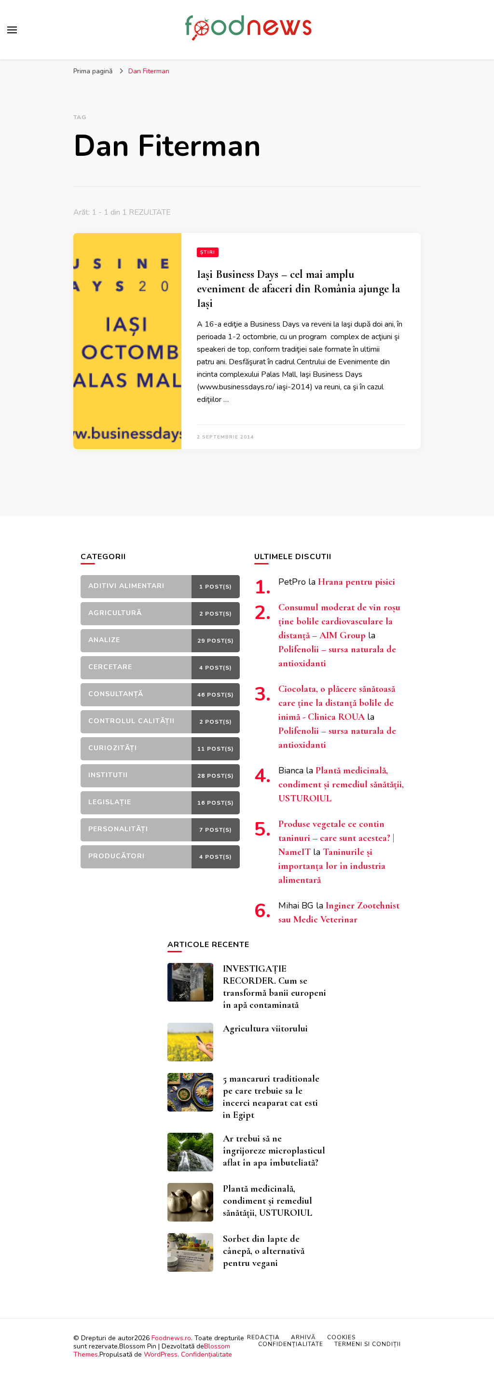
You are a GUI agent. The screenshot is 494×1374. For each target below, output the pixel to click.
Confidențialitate (206, 1354)
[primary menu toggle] (12, 30)
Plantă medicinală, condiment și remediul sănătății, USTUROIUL (341, 784)
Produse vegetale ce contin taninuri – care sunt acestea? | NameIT (336, 838)
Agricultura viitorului (265, 1028)
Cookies (341, 1337)
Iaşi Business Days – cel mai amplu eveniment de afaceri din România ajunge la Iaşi (298, 288)
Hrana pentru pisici (356, 582)
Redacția (263, 1337)
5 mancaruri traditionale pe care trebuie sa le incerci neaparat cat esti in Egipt (271, 1097)
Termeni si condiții (367, 1344)
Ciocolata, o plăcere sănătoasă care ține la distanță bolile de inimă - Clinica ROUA (336, 703)
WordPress (161, 1354)
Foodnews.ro (171, 1338)
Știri (207, 252)
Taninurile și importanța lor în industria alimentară (331, 866)
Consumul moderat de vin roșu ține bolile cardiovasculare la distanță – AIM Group (339, 621)
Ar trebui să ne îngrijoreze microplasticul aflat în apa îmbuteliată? (274, 1150)
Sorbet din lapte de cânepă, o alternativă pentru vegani (263, 1251)
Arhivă (303, 1337)
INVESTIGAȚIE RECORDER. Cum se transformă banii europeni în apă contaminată (274, 987)
